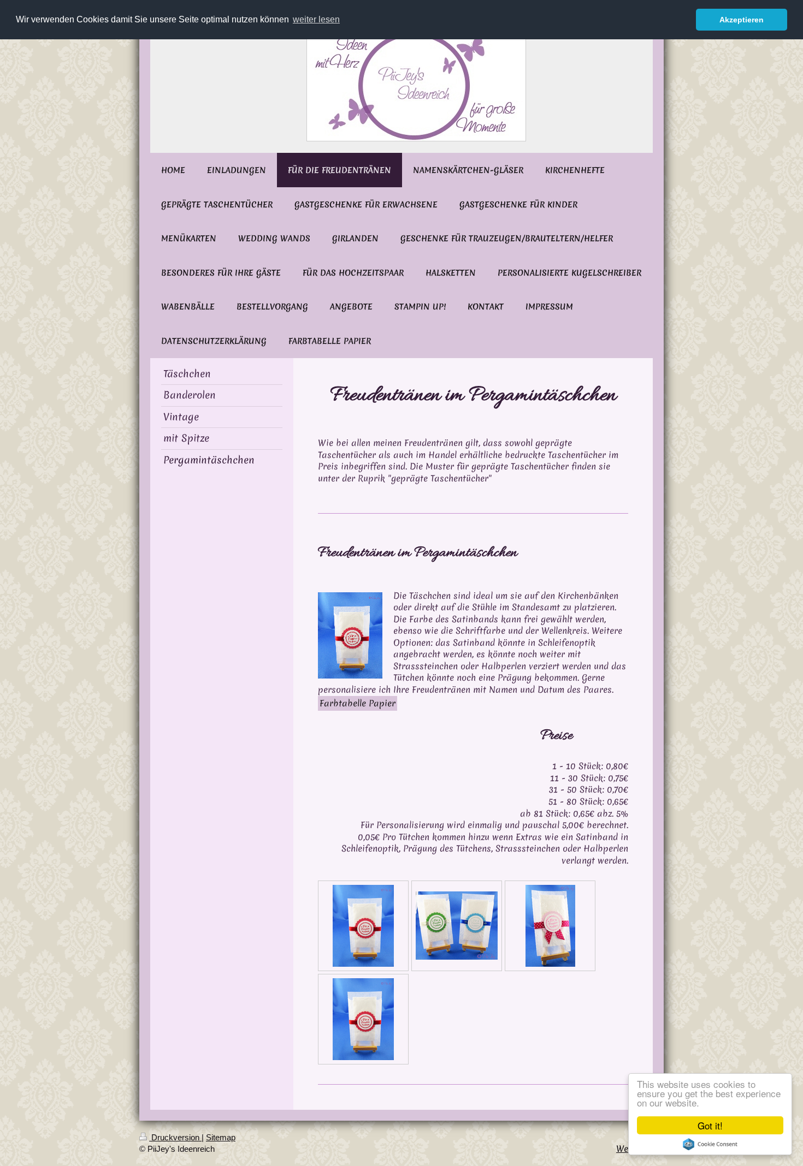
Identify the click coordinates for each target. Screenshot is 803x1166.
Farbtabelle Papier (357, 703)
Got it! (710, 1125)
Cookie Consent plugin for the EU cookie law (710, 1144)
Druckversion (175, 1137)
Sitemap (220, 1137)
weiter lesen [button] (316, 19)
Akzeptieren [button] (741, 19)
